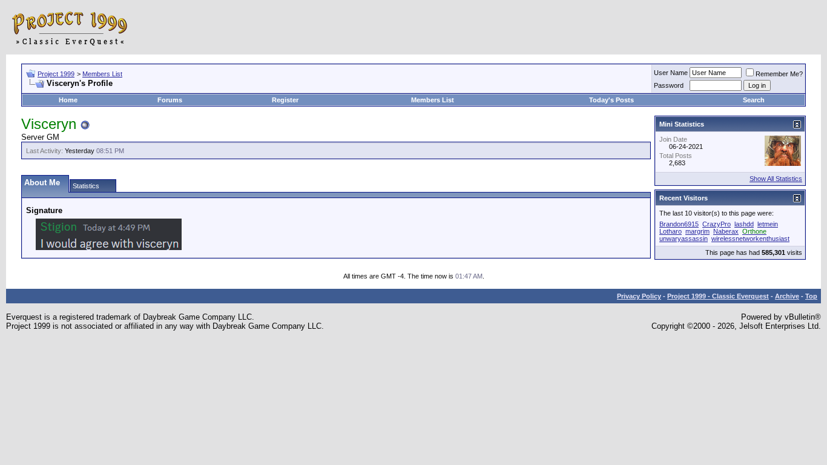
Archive (787, 296)
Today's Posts (611, 100)
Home (68, 100)
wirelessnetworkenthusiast (750, 238)
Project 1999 (56, 74)
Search (754, 100)
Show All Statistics (776, 178)
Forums (169, 100)
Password (669, 85)
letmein (767, 224)
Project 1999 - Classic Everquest (718, 296)
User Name (671, 72)
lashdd (744, 224)
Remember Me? (779, 74)
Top (811, 296)
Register (285, 100)
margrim (697, 231)
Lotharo (670, 231)
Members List (102, 74)
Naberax (726, 231)
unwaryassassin (683, 238)
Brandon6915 (679, 224)
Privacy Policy (639, 296)
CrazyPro (716, 224)
